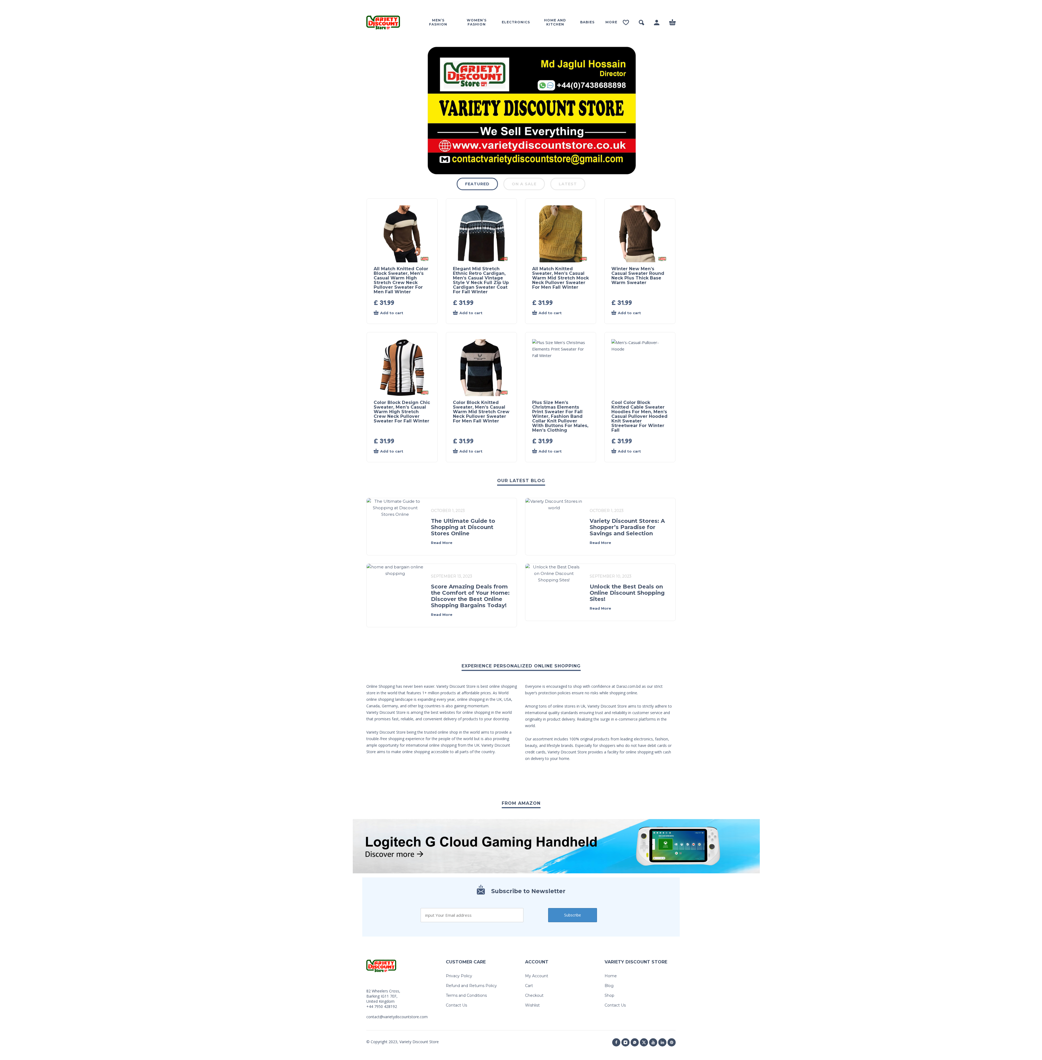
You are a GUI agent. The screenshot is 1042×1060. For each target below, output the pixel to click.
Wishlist (532, 1005)
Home (611, 975)
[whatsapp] (635, 1042)
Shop (609, 995)
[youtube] (653, 1042)
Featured (477, 184)
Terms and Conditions (466, 995)
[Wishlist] (626, 22)
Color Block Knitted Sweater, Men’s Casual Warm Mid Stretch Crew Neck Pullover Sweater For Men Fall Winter (481, 412)
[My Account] (656, 22)
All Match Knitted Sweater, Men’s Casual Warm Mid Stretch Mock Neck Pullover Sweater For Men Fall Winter (560, 278)
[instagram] (625, 1042)
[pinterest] (672, 1042)
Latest (568, 184)
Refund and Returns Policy (471, 985)
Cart (529, 985)
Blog (609, 985)
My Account (536, 975)
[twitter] (644, 1042)
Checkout (534, 995)
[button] (641, 22)
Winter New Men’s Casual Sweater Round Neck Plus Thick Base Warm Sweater (637, 275)
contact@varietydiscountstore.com (397, 1016)
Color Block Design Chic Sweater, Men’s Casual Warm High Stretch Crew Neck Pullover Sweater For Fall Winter (402, 412)
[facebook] (616, 1042)
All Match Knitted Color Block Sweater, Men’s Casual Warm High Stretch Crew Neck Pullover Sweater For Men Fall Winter (401, 280)
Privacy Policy (459, 975)
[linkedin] (662, 1042)
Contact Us (456, 1005)
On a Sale (524, 184)
